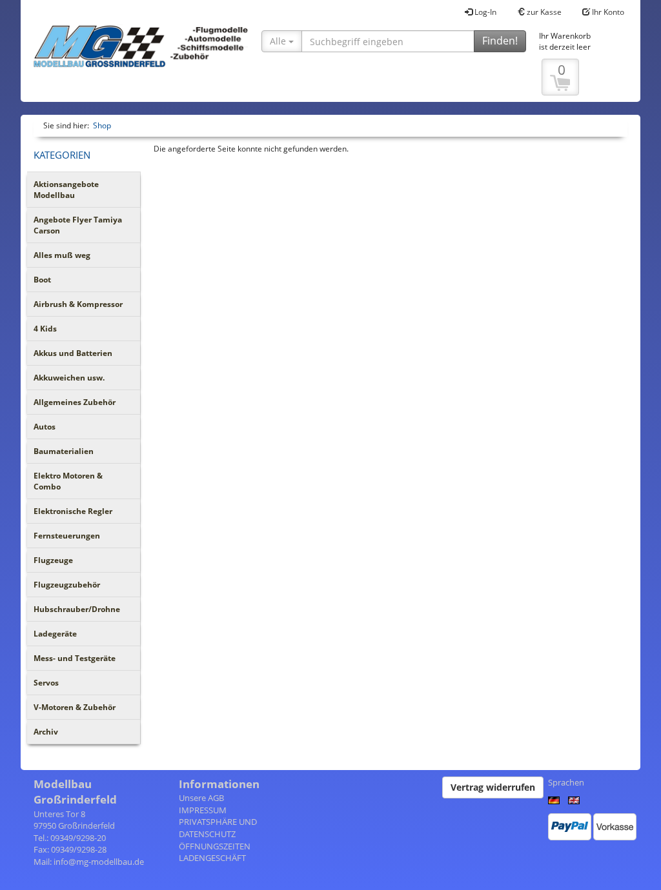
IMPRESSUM (203, 810)
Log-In (484, 11)
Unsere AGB (201, 798)
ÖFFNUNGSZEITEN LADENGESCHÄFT (214, 852)
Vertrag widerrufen (493, 787)
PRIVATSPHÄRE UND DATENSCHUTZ (218, 828)
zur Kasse (543, 11)
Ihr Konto (607, 11)
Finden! (500, 41)
